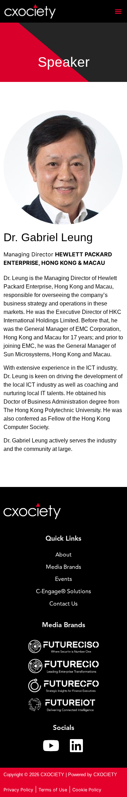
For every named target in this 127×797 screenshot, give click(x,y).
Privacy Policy (18, 789)
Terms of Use (52, 789)
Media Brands (63, 567)
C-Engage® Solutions (63, 591)
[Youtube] (50, 745)
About (63, 555)
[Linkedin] (76, 745)
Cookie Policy (86, 789)
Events (63, 579)
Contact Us (63, 604)
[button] (118, 11)
